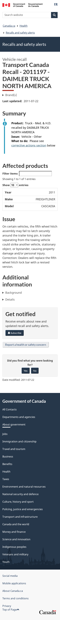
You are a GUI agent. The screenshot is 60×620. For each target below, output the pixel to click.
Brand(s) (11, 95)
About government (13, 424)
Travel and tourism (13, 449)
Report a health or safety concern (25, 344)
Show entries (15, 185)
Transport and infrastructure (20, 516)
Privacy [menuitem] (6, 606)
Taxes (5, 479)
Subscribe (15, 332)
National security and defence (20, 494)
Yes (26, 370)
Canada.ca (9, 26)
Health (24, 26)
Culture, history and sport (18, 501)
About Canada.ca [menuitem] (12, 591)
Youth (6, 562)
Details (10, 299)
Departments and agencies (18, 417)
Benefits (7, 464)
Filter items (10, 173)
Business (7, 456)
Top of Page (9, 609)
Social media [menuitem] (10, 576)
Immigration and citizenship (19, 441)
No (34, 370)
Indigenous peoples (14, 547)
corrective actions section (28, 145)
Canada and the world (15, 524)
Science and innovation (16, 539)
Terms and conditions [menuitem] (15, 598)
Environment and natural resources (24, 486)
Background (13, 292)
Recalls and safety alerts (20, 32)
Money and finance (14, 532)
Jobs (5, 434)
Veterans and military (15, 554)
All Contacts (9, 409)
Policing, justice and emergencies (22, 509)
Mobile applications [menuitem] (14, 583)
